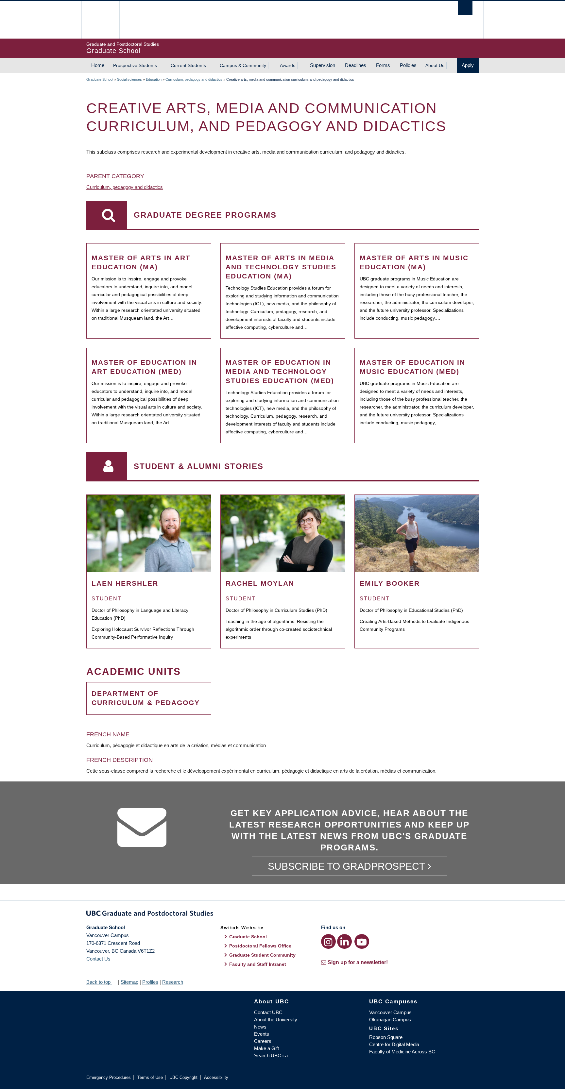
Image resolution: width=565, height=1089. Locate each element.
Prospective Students (135, 65)
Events (261, 1034)
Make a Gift (266, 1048)
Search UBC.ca (271, 1055)
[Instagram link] (328, 941)
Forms (383, 65)
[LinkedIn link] (344, 941)
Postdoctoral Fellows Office (260, 945)
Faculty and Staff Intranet (257, 964)
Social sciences (129, 79)
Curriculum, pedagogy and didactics (193, 79)
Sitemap (129, 982)
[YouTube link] (361, 941)
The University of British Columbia (100, 20)
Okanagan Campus (390, 1019)
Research (172, 982)
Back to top (99, 982)
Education (154, 79)
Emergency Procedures (108, 1077)
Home (97, 65)
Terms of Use (150, 1077)
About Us (434, 65)
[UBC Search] (465, 8)
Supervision (322, 65)
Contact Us (98, 959)
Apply (468, 65)
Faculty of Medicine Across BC (402, 1051)
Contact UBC (268, 1012)
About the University (275, 1019)
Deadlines (355, 65)
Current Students (188, 65)
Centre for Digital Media (394, 1044)
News (260, 1027)
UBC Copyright (183, 1077)
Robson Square (385, 1037)
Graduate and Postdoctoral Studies (282, 914)
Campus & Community (243, 65)
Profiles (150, 982)
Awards (287, 65)
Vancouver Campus (390, 1012)
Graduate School (99, 79)
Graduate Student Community (262, 955)
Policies (408, 65)
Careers (262, 1041)
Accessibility (216, 1077)
